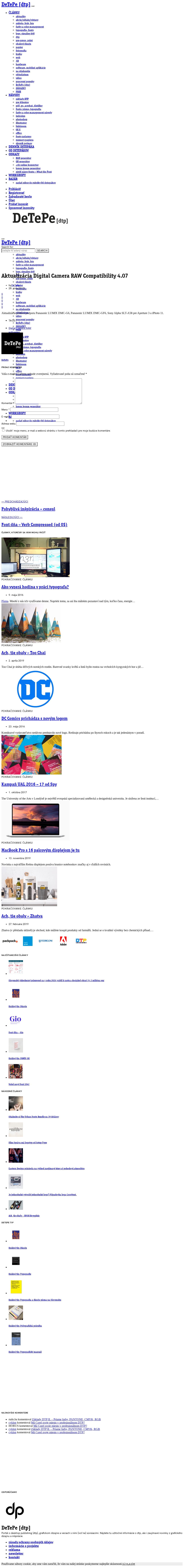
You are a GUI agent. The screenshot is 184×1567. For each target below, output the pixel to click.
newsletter (16, 1553)
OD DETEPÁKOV (19, 150)
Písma (4, 601)
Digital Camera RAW (20, 328)
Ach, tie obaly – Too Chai (23, 653)
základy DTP (22, 99)
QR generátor (23, 161)
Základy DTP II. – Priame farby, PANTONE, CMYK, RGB (66, 1419)
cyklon (12, 1422)
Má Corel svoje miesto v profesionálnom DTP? (58, 1422)
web (18, 57)
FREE (18, 92)
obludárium (22, 74)
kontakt (14, 1557)
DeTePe (15, 285)
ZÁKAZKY (21, 88)
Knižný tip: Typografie (20, 1274)
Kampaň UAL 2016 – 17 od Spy (29, 784)
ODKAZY (14, 154)
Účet (12, 200)
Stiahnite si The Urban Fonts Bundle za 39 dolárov (34, 1117)
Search (42, 250)
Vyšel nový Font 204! (19, 1084)
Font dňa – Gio (16, 1032)
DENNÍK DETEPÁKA (21, 146)
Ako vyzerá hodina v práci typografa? (35, 587)
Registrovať (16, 193)
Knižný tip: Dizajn (18, 1006)
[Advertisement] (92, 475)
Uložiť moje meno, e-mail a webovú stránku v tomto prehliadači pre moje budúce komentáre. (58, 430)
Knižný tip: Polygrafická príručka (25, 1326)
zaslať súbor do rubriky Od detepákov (36, 183)
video (19, 78)
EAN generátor (23, 158)
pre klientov (22, 102)
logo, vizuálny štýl (25, 33)
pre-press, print (24, 40)
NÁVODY (14, 95)
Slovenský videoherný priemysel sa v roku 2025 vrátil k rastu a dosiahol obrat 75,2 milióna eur (56, 980)
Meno (5, 409)
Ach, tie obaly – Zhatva (22, 916)
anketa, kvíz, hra (25, 23)
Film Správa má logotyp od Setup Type (28, 1143)
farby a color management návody (34, 112)
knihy (19, 54)
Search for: (7, 247)
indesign (20, 116)
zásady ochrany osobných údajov (31, 1542)
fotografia (21, 50)
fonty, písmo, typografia (28, 109)
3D (17, 61)
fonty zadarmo (23, 136)
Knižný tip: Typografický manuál (25, 1352)
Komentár (7, 403)
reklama (14, 1550)
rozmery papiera (24, 140)
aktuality (21, 16)
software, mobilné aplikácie (31, 68)
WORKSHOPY (17, 175)
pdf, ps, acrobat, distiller (29, 106)
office (19, 133)
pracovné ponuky (25, 81)
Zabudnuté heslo (20, 196)
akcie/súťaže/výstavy (27, 20)
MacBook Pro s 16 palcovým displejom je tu (40, 850)
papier (19, 47)
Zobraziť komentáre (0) (19, 444)
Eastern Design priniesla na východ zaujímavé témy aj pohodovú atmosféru (46, 1169)
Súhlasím (128, 1564)
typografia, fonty (25, 30)
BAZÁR (13, 179)
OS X (18, 129)
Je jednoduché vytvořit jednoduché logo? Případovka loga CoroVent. (43, 1195)
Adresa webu (8, 423)
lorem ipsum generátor (28, 168)
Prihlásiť (15, 189)
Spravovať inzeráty (21, 208)
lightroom (21, 126)
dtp (18, 37)
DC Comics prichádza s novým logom (34, 719)
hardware (21, 64)
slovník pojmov (24, 143)
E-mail (6, 416)
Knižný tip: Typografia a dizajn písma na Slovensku (35, 1300)
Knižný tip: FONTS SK (19, 1058)
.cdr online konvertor (27, 165)
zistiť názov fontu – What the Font (34, 172)
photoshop (21, 119)
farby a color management (30, 27)
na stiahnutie (23, 71)
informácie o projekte (24, 1546)
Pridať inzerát (18, 204)
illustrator (21, 123)
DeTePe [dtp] (16, 4)
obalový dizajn (23, 44)
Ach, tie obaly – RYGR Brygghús (24, 1216)
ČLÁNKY (14, 12)
